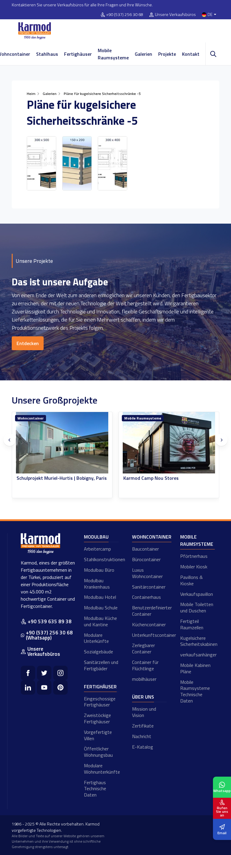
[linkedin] (28, 687)
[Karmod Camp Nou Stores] (169, 443)
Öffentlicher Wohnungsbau (98, 752)
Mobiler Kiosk (193, 566)
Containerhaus (146, 597)
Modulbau (96, 536)
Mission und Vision (144, 712)
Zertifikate (143, 725)
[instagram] (60, 673)
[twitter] (44, 673)
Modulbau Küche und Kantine (100, 621)
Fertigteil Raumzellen (191, 624)
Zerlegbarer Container (143, 648)
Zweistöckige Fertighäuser (97, 718)
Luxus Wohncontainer (147, 573)
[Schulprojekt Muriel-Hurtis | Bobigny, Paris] (62, 443)
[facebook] (28, 673)
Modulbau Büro (99, 570)
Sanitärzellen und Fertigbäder (101, 665)
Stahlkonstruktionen (101, 559)
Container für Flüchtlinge (145, 665)
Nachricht (141, 736)
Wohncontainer (30, 418)
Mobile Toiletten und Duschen (196, 607)
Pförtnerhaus (194, 556)
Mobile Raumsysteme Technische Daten (195, 691)
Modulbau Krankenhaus (97, 583)
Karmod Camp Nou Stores (151, 478)
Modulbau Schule (101, 607)
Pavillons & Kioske (191, 580)
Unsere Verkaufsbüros (175, 14)
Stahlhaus (47, 54)
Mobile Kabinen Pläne (195, 668)
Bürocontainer (146, 559)
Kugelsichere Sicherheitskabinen (197, 641)
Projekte (167, 54)
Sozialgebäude (98, 651)
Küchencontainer (149, 624)
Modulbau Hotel (100, 597)
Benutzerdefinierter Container (149, 611)
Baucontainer (145, 548)
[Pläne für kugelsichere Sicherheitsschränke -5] (41, 163)
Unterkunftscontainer (149, 635)
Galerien (143, 54)
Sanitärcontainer (148, 586)
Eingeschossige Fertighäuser (100, 702)
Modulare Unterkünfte (96, 638)
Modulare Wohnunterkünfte (101, 768)
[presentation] (9, 440)
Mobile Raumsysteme (113, 54)
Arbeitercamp (97, 548)
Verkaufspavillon (196, 594)
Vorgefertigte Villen (98, 735)
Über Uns (143, 696)
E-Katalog (142, 746)
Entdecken (28, 343)
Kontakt (190, 54)
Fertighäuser (78, 54)
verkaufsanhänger (197, 654)
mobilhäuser (144, 679)
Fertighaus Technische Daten (95, 789)
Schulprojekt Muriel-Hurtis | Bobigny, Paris (62, 478)
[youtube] (44, 687)
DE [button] (210, 14)
